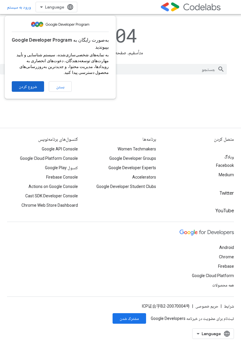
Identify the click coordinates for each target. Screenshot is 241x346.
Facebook (225, 165)
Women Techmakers (137, 149)
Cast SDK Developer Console (51, 196)
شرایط (229, 306)
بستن (60, 86)
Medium (226, 174)
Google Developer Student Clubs (126, 186)
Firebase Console (62, 177)
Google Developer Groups (132, 158)
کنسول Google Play (61, 167)
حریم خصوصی (206, 306)
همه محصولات (223, 285)
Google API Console (60, 149)
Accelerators (144, 177)
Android (226, 247)
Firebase (226, 266)
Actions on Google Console (53, 186)
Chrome (226, 257)
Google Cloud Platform (213, 275)
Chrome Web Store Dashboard (49, 205)
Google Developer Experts (132, 167)
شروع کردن (28, 86)
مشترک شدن (129, 318)
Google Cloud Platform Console (49, 158)
